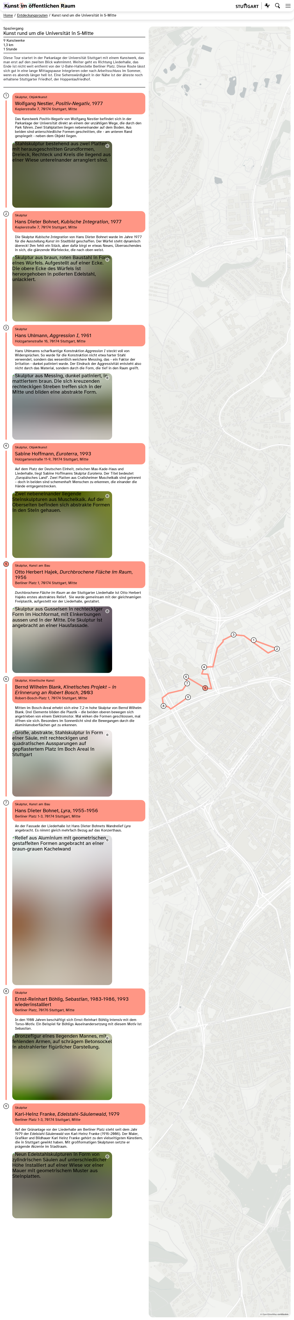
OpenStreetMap (269, 1314)
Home (8, 15)
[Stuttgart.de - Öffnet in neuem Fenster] (253, 5)
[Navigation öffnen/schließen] (288, 5)
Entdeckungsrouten (32, 15)
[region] (220, 672)
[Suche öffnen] (277, 6)
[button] (253, 640)
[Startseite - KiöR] (39, 6)
